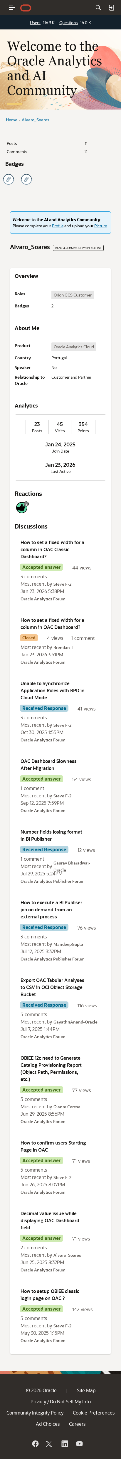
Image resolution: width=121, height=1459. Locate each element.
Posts (47, 143)
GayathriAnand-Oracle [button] (75, 1022)
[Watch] (79, 1443)
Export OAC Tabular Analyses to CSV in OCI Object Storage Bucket (52, 987)
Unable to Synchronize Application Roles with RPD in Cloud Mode (53, 690)
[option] (72, 295)
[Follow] (49, 1443)
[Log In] (111, 7)
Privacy (38, 1401)
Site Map (86, 1390)
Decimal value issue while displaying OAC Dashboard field (50, 1220)
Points (83, 430)
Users (35, 22)
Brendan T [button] (63, 647)
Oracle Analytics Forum (43, 599)
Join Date (60, 451)
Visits (60, 430)
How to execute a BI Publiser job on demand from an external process (51, 909)
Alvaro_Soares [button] (67, 1255)
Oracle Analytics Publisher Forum (53, 881)
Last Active (60, 471)
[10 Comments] (8, 179)
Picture (100, 225)
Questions (68, 22)
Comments (47, 151)
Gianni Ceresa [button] (66, 1106)
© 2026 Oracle (41, 1390)
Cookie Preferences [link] (94, 1413)
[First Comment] (26, 179)
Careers (77, 1424)
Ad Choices (48, 1424)
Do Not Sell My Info (70, 1401)
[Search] (98, 7)
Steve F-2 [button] (62, 584)
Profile (57, 225)
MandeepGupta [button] (68, 944)
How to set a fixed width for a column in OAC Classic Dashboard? (52, 549)
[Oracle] (35, 1443)
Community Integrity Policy (34, 1413)
